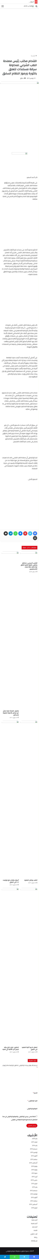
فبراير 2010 (34, 1208)
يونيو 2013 (34, 1169)
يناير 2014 (34, 1145)
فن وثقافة (34, 1240)
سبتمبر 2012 (33, 1201)
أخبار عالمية (34, 1223)
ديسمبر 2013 (33, 1149)
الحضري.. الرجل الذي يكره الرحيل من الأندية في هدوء (10, 1048)
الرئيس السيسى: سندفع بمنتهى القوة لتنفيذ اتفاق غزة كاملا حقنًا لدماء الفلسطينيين (29, 566)
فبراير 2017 (34, 1142)
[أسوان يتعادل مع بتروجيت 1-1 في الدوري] (10, 799)
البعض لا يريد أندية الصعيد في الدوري (29, 1048)
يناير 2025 (34, 1138)
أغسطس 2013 (33, 1162)
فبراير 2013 (34, 1183)
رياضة (35, 1237)
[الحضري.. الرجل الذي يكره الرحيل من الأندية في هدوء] (10, 966)
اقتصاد (35, 1230)
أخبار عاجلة (34, 1220)
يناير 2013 (34, 1187)
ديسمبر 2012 (33, 1190)
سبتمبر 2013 (33, 1159)
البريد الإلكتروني (32, 1100)
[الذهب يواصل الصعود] (28, 799)
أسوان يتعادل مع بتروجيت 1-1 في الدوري (22, 2)
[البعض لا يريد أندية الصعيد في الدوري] (28, 966)
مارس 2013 (34, 1180)
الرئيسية (33, 55)
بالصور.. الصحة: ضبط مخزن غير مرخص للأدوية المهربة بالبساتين (11, 713)
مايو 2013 (34, 1173)
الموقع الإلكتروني (32, 1108)
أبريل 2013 (34, 1176)
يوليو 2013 (34, 1166)
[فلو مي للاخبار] (29, 6)
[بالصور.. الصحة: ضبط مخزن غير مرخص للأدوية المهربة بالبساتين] (10, 630)
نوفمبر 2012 (33, 1194)
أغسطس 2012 (33, 1204)
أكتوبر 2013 (34, 1156)
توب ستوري (33, 1234)
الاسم (35, 1093)
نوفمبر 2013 (33, 1152)
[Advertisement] (19, 29)
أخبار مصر (34, 1227)
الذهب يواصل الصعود (30, 880)
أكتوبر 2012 (34, 1197)
